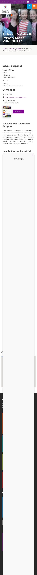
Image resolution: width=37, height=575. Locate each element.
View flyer (18, 111)
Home (20, 2)
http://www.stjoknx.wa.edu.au (15, 97)
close (32, 155)
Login (14, 2)
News (3, 2)
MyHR (8, 2)
